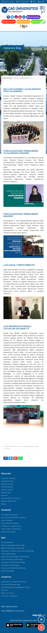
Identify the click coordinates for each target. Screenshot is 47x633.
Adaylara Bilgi (38, 22)
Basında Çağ (6, 492)
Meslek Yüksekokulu (8, 532)
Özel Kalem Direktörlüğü (10, 565)
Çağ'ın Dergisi (9, 22)
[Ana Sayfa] (23, 10)
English (42, 2)
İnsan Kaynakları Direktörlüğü (12, 559)
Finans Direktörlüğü (8, 554)
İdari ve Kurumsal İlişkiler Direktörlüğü (15, 557)
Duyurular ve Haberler (9, 596)
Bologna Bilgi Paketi (8, 501)
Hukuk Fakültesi (7, 520)
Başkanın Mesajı (7, 484)
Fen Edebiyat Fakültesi (9, 515)
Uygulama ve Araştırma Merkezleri (14, 582)
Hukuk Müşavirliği (7, 571)
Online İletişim (34, 17)
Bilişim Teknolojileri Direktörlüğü (13, 548)
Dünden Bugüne (7, 487)
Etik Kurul (4, 590)
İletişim (3, 504)
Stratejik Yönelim (7, 481)
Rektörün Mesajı (7, 490)
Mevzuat (4, 495)
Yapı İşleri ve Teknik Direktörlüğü (13, 562)
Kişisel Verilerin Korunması (10, 498)
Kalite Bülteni (24, 22)
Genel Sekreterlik (7, 542)
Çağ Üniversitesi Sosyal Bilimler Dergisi (15, 587)
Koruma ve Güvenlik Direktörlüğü (13, 568)
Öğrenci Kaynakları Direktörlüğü (13, 545)
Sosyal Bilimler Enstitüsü (10, 523)
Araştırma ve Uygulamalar (11, 526)
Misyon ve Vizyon (7, 593)
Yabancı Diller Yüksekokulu (11, 529)
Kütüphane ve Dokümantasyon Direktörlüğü (17, 551)
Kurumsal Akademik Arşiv (10, 584)
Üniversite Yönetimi (8, 478)
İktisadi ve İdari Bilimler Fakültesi (13, 517)
